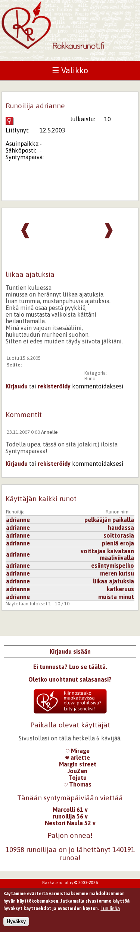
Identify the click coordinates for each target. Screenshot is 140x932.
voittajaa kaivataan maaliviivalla (107, 554)
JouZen (77, 771)
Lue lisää (110, 908)
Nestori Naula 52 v (70, 823)
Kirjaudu (17, 386)
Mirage (79, 750)
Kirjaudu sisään (70, 651)
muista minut (116, 596)
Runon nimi (118, 512)
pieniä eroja (118, 543)
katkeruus (120, 589)
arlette (79, 757)
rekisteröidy (54, 386)
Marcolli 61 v (70, 809)
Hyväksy (16, 921)
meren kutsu (117, 573)
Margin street (77, 764)
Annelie (49, 432)
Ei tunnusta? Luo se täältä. (70, 666)
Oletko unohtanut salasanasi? (70, 679)
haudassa (121, 527)
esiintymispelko (112, 565)
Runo (90, 378)
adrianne (18, 519)
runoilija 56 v (70, 816)
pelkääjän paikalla (109, 519)
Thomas (79, 784)
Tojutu (77, 777)
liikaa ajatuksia (113, 581)
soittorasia (118, 535)
